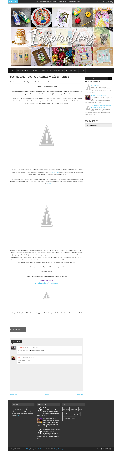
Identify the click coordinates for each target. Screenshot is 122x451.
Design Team (58, 70)
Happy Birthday (57, 1)
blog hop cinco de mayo (98, 95)
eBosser (81, 409)
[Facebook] (101, 449)
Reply (19, 353)
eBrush (65, 414)
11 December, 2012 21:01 (31, 347)
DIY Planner (95, 85)
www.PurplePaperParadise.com (46, 283)
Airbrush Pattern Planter (69, 1)
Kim (19, 357)
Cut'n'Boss (66, 409)
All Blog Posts (22, 70)
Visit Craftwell (71, 70)
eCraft (70, 414)
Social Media (46, 70)
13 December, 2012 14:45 (27, 357)
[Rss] (97, 449)
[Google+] (99, 449)
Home (12, 70)
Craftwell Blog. (26, 449)
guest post (77, 414)
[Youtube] (108, 449)
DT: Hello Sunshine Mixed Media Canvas (41, 1)
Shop (82, 70)
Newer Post (13, 394)
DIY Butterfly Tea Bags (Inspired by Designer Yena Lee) (101, 106)
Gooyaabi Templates (60, 449)
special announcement (69, 418)
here (17, 415)
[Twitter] (104, 449)
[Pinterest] (106, 449)
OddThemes (41, 449)
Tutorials (34, 70)
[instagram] (110, 449)
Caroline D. (21, 348)
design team (74, 409)
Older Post (80, 394)
